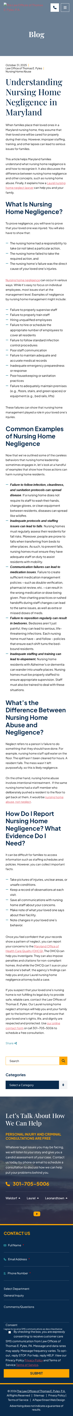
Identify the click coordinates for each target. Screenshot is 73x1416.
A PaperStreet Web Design (49, 1399)
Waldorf (12, 1198)
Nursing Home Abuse (18, 71)
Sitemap (39, 1395)
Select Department (16, 1288)
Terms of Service (27, 1365)
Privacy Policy (34, 1360)
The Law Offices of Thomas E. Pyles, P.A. (41, 1391)
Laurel (31, 1198)
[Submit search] (63, 1061)
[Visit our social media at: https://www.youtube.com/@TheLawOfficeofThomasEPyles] (36, 1213)
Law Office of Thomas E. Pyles (24, 68)
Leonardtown (55, 1198)
